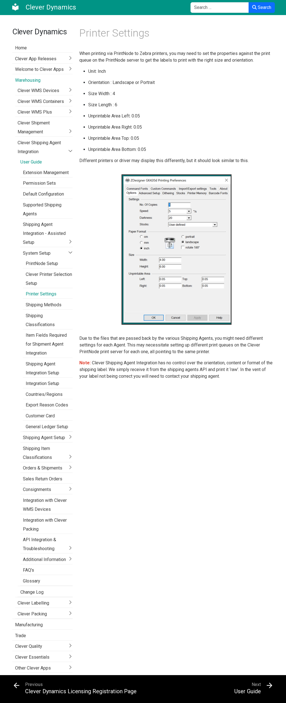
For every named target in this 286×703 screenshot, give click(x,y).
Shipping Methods (43, 304)
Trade (20, 635)
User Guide (31, 162)
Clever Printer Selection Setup (49, 279)
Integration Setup (42, 383)
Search (264, 7)
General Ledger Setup (47, 426)
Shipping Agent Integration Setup (42, 368)
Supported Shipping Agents (42, 209)
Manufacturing (29, 624)
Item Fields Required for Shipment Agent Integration (46, 344)
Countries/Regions (44, 394)
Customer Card (40, 415)
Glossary (31, 581)
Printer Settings (41, 294)
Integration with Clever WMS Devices (45, 505)
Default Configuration (43, 194)
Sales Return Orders (42, 478)
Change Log (32, 592)
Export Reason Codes (47, 405)
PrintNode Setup (42, 263)
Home (21, 47)
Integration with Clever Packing (45, 524)
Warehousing (27, 80)
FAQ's (28, 570)
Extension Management (46, 172)
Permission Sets (39, 183)
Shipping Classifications (40, 320)
